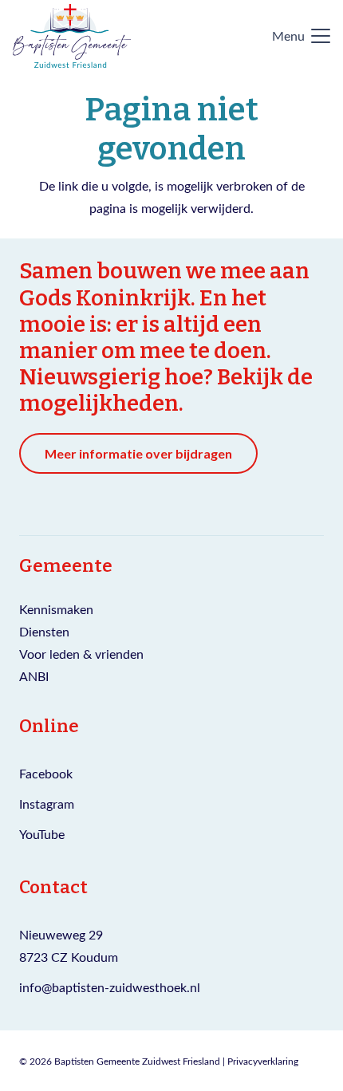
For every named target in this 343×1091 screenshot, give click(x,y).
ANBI (34, 676)
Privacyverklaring (262, 1060)
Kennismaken (56, 609)
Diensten (44, 631)
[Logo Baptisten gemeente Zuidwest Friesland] (72, 36)
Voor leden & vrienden (81, 653)
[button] (301, 36)
